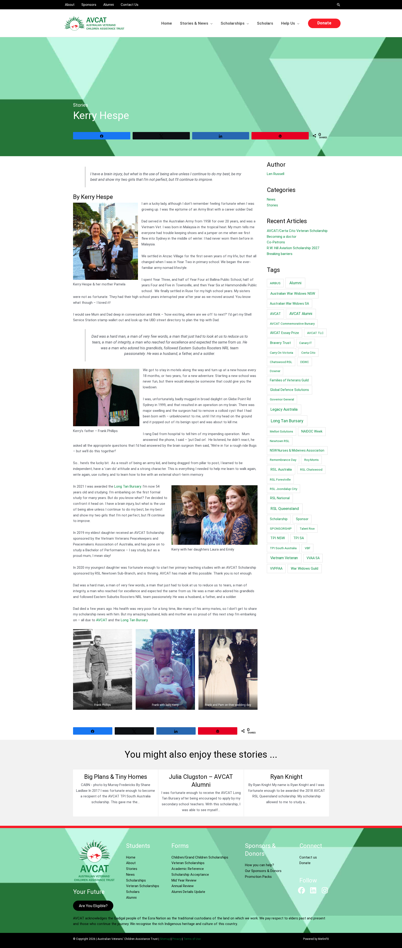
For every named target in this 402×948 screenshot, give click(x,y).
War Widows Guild (304, 568)
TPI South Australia (283, 548)
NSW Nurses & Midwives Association (297, 450)
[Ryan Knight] (286, 793)
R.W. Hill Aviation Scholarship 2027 (293, 248)
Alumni (295, 283)
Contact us (308, 857)
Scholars (133, 892)
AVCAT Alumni (300, 313)
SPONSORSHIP (281, 528)
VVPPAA (276, 569)
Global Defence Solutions (289, 390)
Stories (80, 105)
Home (130, 857)
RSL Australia (281, 469)
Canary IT (305, 343)
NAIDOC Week (311, 431)
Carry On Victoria (281, 352)
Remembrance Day (283, 460)
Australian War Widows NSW (292, 293)
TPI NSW (277, 538)
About (131, 863)
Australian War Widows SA (289, 303)
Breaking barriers (279, 254)
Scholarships (136, 880)
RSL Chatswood (311, 469)
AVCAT (101, 620)
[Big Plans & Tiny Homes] (115, 793)
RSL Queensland (285, 508)
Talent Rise (307, 528)
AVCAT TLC (315, 333)
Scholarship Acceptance (190, 874)
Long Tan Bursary (127, 486)
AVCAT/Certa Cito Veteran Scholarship (297, 231)
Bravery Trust (280, 343)
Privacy (176, 939)
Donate (305, 863)
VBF (307, 548)
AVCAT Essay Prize (284, 333)
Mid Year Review (183, 880)
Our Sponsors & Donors (263, 871)
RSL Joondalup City (283, 489)
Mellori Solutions (281, 431)
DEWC (304, 362)
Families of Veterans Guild (289, 380)
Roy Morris (311, 460)
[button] (338, 5)
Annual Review (182, 886)
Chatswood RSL (281, 362)
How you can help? (259, 865)
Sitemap (165, 939)
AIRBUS (275, 283)
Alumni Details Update (188, 892)
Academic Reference (187, 869)
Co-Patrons (276, 242)
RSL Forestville (280, 479)
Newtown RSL (279, 441)
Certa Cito (308, 352)
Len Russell (275, 174)
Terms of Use (192, 939)
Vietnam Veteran (284, 558)
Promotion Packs (258, 877)
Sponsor (302, 519)
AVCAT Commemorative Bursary (292, 323)
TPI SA (298, 538)
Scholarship (279, 519)
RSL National (280, 498)
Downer (275, 371)
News (271, 199)
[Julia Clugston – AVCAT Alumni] (200, 793)
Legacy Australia (284, 409)
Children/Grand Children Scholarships (199, 857)
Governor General (282, 399)
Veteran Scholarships (142, 886)
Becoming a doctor (281, 237)
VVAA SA (313, 558)
